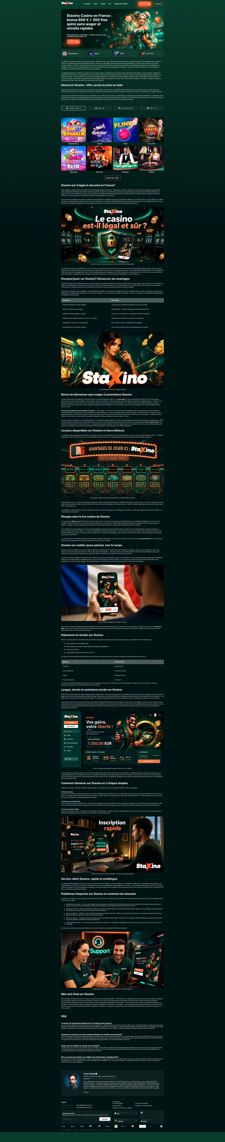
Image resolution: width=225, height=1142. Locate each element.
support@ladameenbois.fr (84, 1105)
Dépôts (103, 4)
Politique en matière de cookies (122, 1108)
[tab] (73, 108)
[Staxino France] (67, 3)
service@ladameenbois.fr (84, 1107)
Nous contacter (117, 1105)
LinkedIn (86, 1092)
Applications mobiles (121, 4)
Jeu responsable (117, 1103)
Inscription (87, 4)
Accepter (159, 1138)
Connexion (158, 4)
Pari (110, 4)
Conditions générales (141, 1103)
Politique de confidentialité (143, 1105)
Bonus (96, 4)
